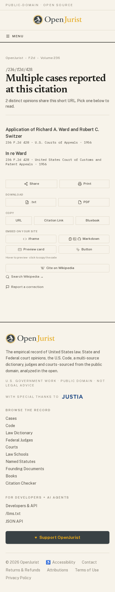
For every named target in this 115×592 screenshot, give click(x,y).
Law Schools (17, 454)
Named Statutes (20, 461)
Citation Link (53, 220)
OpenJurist (14, 58)
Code (10, 425)
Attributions (57, 570)
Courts (12, 447)
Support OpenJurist (57, 537)
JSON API (14, 521)
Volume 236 (50, 58)
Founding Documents (25, 469)
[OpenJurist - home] (57, 20)
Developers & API (21, 506)
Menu (18, 36)
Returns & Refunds (23, 570)
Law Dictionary (19, 433)
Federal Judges (19, 440)
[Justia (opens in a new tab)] (72, 396)
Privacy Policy (18, 578)
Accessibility (60, 562)
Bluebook (92, 220)
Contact (89, 562)
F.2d (31, 58)
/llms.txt (13, 513)
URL (19, 220)
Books (11, 476)
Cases (11, 418)
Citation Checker (21, 483)
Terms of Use (87, 570)
